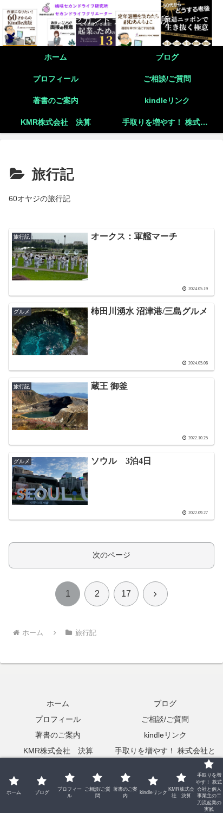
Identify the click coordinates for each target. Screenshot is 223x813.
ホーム (58, 703)
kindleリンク (165, 735)
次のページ (111, 554)
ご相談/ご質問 (165, 719)
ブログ (165, 703)
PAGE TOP (207, 779)
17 (126, 593)
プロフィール (58, 719)
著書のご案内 (58, 735)
